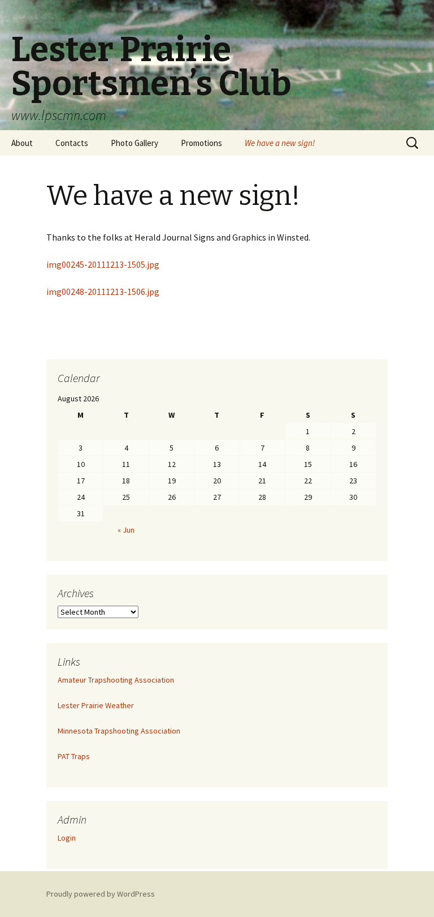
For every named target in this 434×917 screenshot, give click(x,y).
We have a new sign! (280, 143)
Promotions (201, 143)
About (22, 143)
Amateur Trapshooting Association (116, 680)
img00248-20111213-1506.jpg (102, 291)
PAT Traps (74, 756)
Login (67, 838)
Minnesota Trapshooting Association (119, 731)
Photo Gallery (134, 143)
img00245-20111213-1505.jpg (102, 264)
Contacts (71, 143)
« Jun (126, 530)
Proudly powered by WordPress (100, 894)
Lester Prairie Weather (96, 705)
